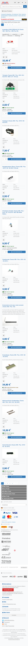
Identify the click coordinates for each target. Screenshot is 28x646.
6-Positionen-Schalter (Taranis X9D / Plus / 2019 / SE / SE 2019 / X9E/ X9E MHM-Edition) (13, 212)
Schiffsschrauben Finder (9, 493)
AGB (3, 586)
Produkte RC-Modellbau (6, 14)
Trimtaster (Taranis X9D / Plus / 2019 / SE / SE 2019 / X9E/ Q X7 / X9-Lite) (13, 76)
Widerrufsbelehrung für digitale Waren (10, 587)
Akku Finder (6, 486)
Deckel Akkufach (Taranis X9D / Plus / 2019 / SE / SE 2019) (13, 445)
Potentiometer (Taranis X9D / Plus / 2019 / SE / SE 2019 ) (14, 260)
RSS (5, 624)
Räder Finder (6, 496)
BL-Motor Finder (7, 491)
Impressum (20, 593)
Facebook (7, 622)
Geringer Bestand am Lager (12, 387)
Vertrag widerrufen (8, 590)
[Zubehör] (6, 57)
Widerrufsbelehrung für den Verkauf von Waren (15, 586)
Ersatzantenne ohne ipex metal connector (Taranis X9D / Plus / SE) (12, 305)
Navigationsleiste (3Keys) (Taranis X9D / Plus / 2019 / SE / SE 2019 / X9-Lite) (14, 167)
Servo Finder (6, 488)
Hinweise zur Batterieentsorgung (9, 592)
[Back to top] (1, 644)
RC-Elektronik (15, 14)
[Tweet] (3, 620)
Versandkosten (22, 629)
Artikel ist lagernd (10, 107)
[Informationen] (3, 57)
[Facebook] (3, 622)
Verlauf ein (24, 567)
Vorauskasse (4, 520)
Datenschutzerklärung (7, 594)
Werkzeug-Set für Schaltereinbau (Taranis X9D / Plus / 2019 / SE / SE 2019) (13, 401)
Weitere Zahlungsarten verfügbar (9, 522)
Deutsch (4, 599)
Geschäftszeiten (10, 593)
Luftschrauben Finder (8, 498)
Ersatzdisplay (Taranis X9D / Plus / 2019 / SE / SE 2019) (13, 355)
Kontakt (15, 593)
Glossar (4, 604)
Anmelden (14, 615)
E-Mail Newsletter (9, 626)
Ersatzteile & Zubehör (13, 15)
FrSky (20, 14)
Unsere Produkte (7, 11)
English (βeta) (9, 599)
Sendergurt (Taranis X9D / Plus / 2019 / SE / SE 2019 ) (13, 121)
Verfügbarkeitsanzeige (11, 604)
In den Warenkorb (17, 67)
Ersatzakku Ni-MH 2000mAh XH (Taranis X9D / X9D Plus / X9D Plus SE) (12, 30)
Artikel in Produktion (10, 63)
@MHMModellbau (9, 620)
